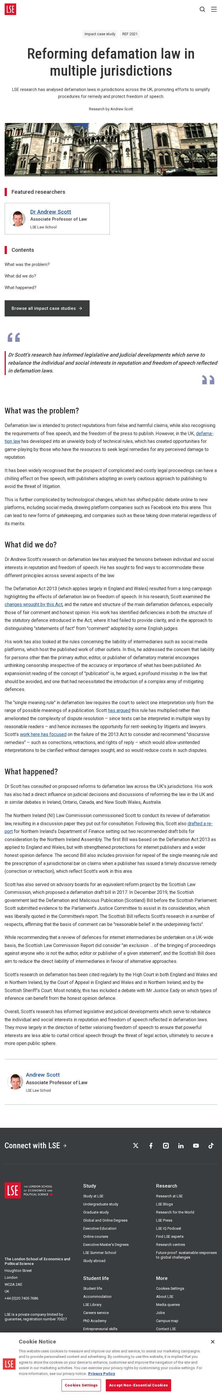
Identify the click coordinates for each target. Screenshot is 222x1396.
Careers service (96, 1313)
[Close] (212, 1341)
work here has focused (43, 734)
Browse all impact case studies (44, 308)
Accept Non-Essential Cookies (138, 1385)
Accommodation (97, 1296)
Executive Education (99, 1228)
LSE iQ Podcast (168, 1228)
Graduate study (96, 1212)
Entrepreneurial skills (100, 1329)
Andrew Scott (43, 1074)
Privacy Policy (101, 1373)
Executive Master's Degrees (106, 1244)
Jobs (160, 1313)
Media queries (168, 1304)
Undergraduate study (100, 1204)
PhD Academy (94, 1321)
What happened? (20, 287)
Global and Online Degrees (105, 1220)
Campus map (167, 1321)
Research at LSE (169, 1196)
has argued (119, 710)
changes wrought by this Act (33, 604)
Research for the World (175, 1212)
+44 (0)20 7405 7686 (21, 1298)
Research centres (170, 1244)
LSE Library (92, 1304)
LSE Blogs (164, 1204)
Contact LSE (166, 1329)
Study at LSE (93, 1196)
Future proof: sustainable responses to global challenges (186, 1254)
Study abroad (94, 1261)
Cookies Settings (170, 1288)
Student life (92, 1288)
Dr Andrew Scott (50, 211)
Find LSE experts (170, 1236)
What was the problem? (27, 264)
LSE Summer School (99, 1252)
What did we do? (20, 276)
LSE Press (164, 1220)
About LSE (164, 1296)
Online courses (95, 1236)
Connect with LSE (32, 1145)
